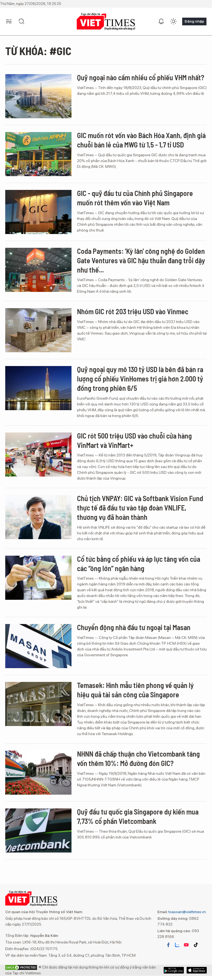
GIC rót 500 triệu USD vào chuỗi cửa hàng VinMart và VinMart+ (134, 440)
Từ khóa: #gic (38, 50)
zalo (177, 945)
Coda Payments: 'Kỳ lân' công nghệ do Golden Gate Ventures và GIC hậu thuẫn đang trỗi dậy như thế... (141, 260)
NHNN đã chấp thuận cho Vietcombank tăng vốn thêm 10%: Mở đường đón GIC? (138, 758)
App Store (174, 970)
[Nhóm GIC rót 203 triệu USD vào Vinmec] (38, 330)
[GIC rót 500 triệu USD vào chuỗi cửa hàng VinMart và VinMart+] (38, 454)
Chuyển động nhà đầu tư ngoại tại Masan (133, 627)
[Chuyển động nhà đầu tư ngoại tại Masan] (38, 646)
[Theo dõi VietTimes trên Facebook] (168, 945)
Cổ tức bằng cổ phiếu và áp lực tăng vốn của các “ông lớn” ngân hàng (138, 563)
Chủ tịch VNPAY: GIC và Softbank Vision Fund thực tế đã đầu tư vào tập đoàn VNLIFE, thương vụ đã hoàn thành (140, 507)
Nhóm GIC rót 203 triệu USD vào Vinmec (132, 311)
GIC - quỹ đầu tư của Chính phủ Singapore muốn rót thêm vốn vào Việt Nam (135, 198)
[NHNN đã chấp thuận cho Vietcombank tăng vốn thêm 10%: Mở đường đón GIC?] (38, 773)
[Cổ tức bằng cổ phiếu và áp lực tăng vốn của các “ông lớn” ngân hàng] (38, 578)
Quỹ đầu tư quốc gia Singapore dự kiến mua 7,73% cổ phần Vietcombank (137, 816)
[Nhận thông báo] (161, 21)
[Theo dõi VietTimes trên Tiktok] (195, 944)
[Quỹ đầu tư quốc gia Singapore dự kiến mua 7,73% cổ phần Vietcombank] (38, 830)
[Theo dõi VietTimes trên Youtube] (186, 944)
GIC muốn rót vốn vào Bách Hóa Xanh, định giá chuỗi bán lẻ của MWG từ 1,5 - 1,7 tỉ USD (141, 140)
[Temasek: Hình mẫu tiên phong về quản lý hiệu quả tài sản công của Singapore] (38, 704)
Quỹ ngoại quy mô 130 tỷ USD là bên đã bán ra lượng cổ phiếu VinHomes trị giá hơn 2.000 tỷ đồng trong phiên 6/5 (140, 378)
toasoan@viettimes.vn (187, 912)
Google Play (197, 970)
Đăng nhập (194, 21)
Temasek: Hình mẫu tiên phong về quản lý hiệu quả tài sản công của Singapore (135, 690)
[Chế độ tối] (173, 21)
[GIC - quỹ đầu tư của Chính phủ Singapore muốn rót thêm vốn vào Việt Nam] (38, 212)
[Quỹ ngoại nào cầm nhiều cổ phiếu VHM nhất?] (38, 96)
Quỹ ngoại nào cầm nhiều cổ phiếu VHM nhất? (140, 77)
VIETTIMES (106, 21)
